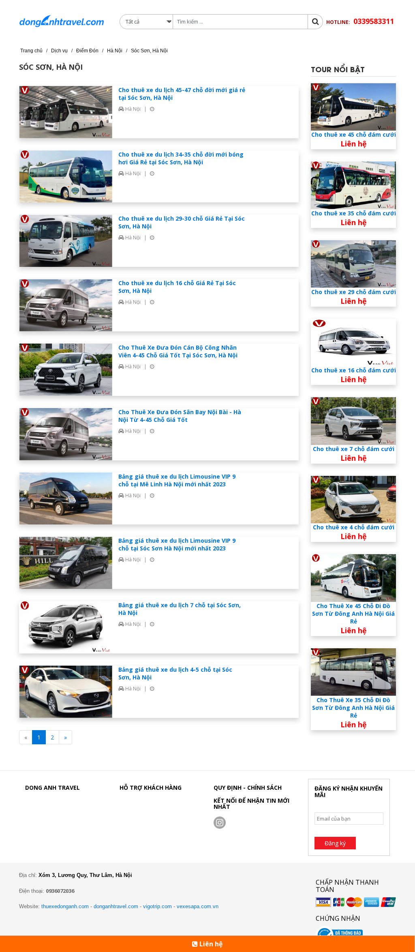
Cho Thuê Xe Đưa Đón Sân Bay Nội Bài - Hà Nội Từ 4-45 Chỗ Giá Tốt (179, 415)
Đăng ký (335, 843)
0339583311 (373, 21)
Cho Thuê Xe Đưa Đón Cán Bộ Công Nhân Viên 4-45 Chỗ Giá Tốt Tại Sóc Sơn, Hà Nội (177, 351)
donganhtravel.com (116, 906)
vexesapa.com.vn (197, 906)
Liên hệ (210, 943)
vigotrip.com (157, 906)
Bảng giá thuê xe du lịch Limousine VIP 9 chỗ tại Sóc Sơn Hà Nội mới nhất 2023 (176, 544)
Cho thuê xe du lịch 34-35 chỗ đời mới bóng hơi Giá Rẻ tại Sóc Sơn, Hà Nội (181, 158)
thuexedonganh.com (65, 906)
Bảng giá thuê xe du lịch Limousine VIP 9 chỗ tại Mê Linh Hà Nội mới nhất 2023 (176, 480)
